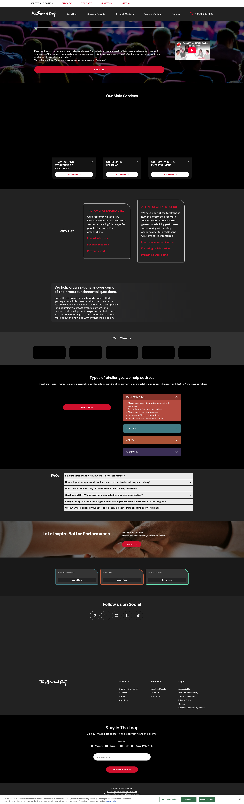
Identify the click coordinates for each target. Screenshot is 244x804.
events (161, 535)
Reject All (188, 799)
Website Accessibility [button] (188, 692)
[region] (122, 799)
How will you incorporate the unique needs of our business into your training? (107, 482)
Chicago (99, 746)
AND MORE (132, 451)
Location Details (158, 689)
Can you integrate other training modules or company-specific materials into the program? (115, 501)
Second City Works (144, 746)
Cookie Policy (111, 801)
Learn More (72, 174)
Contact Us (131, 544)
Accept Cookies (206, 799)
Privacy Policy (184, 700)
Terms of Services (186, 696)
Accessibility (184, 689)
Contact (182, 704)
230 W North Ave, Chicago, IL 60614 (122, 791)
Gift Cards (155, 696)
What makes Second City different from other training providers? (101, 488)
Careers (123, 696)
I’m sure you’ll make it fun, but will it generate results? (95, 475)
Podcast (123, 692)
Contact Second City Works (191, 707)
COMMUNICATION (135, 396)
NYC (126, 746)
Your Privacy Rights (169, 799)
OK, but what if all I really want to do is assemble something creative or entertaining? (112, 507)
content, (151, 535)
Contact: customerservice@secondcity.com (122, 794)
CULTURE (131, 428)
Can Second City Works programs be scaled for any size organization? (104, 495)
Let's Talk (99, 69)
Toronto (114, 746)
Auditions (123, 700)
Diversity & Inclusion (128, 689)
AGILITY (130, 440)
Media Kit (155, 692)
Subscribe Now (120, 769)
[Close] (240, 799)
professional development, (134, 535)
